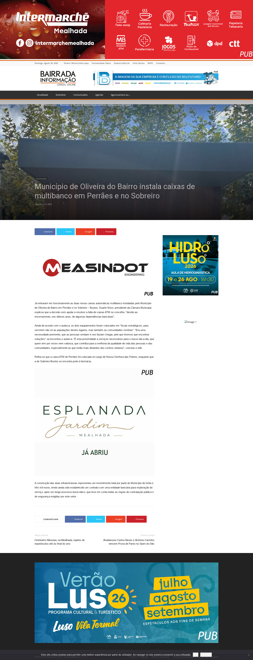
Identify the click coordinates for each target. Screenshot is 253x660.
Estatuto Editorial (121, 63)
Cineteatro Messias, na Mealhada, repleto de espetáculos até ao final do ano (60, 542)
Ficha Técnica (138, 63)
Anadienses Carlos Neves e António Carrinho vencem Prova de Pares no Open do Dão (128, 542)
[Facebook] (216, 63)
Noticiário (61, 94)
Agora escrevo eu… (120, 94)
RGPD (150, 63)
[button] (214, 95)
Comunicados (80, 94)
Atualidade (42, 94)
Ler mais (206, 654)
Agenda (99, 94)
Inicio (37, 105)
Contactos (160, 63)
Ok (195, 654)
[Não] (248, 655)
